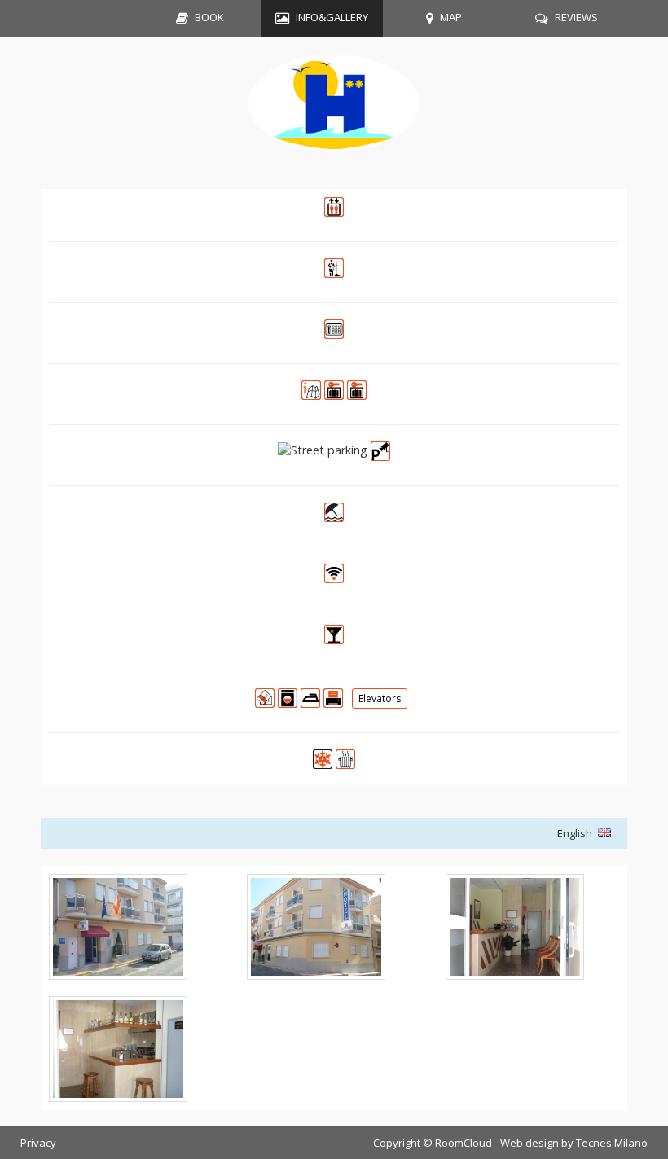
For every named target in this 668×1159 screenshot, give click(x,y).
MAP (451, 17)
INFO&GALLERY (332, 17)
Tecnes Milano (612, 1142)
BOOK (209, 17)
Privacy (38, 1142)
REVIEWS (576, 17)
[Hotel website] (334, 113)
